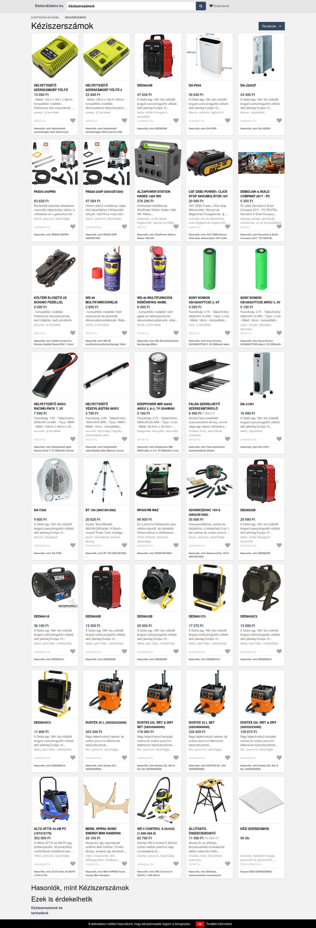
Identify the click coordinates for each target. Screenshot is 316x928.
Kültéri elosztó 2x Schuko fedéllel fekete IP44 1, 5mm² (50, 302)
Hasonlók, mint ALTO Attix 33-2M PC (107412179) (54, 873)
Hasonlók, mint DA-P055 (202, 128)
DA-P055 (195, 85)
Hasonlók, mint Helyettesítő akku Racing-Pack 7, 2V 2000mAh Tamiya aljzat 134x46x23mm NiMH (54, 450)
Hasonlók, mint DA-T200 (47, 553)
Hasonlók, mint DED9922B (255, 553)
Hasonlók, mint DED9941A (49, 659)
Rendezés (269, 26)
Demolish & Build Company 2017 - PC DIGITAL (255, 196)
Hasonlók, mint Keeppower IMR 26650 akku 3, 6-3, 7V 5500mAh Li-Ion (158, 448)
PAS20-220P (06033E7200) (104, 191)
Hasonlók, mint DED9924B (152, 128)
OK (200, 924)
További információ (219, 924)
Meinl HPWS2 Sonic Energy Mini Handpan (103, 830)
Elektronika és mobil (45, 17)
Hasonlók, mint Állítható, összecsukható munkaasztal (205, 873)
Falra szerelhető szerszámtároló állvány (204, 408)
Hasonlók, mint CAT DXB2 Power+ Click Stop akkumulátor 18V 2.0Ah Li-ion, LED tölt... (208, 238)
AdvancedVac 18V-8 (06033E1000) (204, 512)
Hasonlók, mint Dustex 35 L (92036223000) (101, 767)
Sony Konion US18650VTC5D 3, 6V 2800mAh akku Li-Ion (205, 302)
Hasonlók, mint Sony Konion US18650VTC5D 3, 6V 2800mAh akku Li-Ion (209, 344)
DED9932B (144, 616)
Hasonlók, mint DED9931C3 (204, 659)
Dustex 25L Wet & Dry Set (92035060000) (155, 724)
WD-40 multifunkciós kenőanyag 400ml (154, 299)
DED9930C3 (42, 722)
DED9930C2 (248, 616)
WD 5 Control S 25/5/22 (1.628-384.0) (156, 830)
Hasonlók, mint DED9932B (152, 659)
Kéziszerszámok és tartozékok (47, 910)
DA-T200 (40, 510)
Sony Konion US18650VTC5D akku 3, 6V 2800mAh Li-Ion (260, 302)
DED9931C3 (197, 616)
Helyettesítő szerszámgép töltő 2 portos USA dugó (104, 89)
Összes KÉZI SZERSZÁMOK (256, 871)
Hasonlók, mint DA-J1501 (254, 446)
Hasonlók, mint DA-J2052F (255, 128)
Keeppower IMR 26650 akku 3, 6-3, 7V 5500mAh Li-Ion (156, 408)
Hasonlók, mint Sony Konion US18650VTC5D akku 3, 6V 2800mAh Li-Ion (260, 344)
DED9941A (41, 616)
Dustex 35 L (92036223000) (106, 722)
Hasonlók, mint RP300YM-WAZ (154, 553)
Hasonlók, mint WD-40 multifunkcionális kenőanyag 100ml (106, 342)
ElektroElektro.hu (49, 5)
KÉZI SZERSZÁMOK (254, 828)
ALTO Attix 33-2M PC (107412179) (50, 830)
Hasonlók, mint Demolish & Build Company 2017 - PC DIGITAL (259, 236)
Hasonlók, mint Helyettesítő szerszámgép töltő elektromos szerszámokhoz (51, 132)
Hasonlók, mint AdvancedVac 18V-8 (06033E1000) (209, 554)
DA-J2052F (248, 85)
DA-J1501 (247, 404)
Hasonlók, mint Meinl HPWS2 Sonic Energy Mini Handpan (105, 873)
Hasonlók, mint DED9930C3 (49, 765)
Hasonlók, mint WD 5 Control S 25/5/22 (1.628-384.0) (154, 873)
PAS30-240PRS (44, 191)
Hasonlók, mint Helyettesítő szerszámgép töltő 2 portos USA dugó (104, 132)
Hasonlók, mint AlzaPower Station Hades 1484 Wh (156, 236)
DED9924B (144, 85)
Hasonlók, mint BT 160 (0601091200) (106, 553)
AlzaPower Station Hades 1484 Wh (153, 193)
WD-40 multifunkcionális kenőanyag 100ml (101, 302)
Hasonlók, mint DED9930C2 (255, 659)
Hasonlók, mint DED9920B (100, 659)
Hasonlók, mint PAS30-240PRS (51, 234)
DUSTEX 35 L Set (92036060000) (202, 724)
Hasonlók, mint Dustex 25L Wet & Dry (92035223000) (259, 767)
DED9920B (93, 616)
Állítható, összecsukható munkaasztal (202, 833)
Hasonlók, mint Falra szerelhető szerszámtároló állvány (207, 448)
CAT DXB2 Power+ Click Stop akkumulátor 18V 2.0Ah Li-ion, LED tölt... (208, 196)
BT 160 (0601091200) (101, 510)
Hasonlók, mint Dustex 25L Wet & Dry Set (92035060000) (156, 767)
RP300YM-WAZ (148, 510)
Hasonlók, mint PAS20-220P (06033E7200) (101, 236)
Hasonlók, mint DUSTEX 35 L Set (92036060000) (207, 767)
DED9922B (248, 510)
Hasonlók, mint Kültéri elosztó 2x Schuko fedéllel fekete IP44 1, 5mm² (54, 342)
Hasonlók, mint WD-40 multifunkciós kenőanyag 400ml (158, 342)
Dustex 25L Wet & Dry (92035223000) (258, 724)
